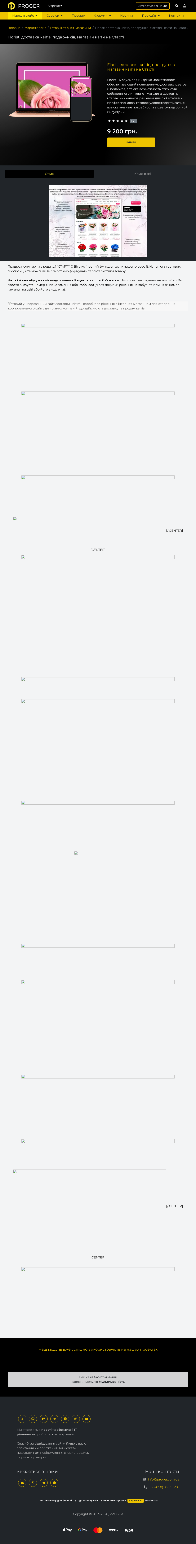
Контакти (176, 15)
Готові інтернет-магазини (70, 28)
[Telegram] (54, 1419)
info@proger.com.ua (163, 1479)
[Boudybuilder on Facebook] (65, 1419)
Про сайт (149, 15)
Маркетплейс (23, 15)
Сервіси (53, 15)
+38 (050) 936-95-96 (164, 1487)
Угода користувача (86, 1500)
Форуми (101, 15)
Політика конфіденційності (55, 1500)
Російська (151, 1500)
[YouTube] (86, 1419)
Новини (126, 15)
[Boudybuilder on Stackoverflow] (22, 1419)
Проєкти (78, 15)
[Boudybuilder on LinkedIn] (44, 1419)
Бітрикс (53, 6)
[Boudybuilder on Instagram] (76, 1419)
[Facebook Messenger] (54, 1483)
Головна (14, 28)
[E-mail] (22, 1483)
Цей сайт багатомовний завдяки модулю (98, 1379)
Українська (135, 1500)
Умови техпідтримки (113, 1500)
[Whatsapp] (33, 1483)
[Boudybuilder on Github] (33, 1419)
